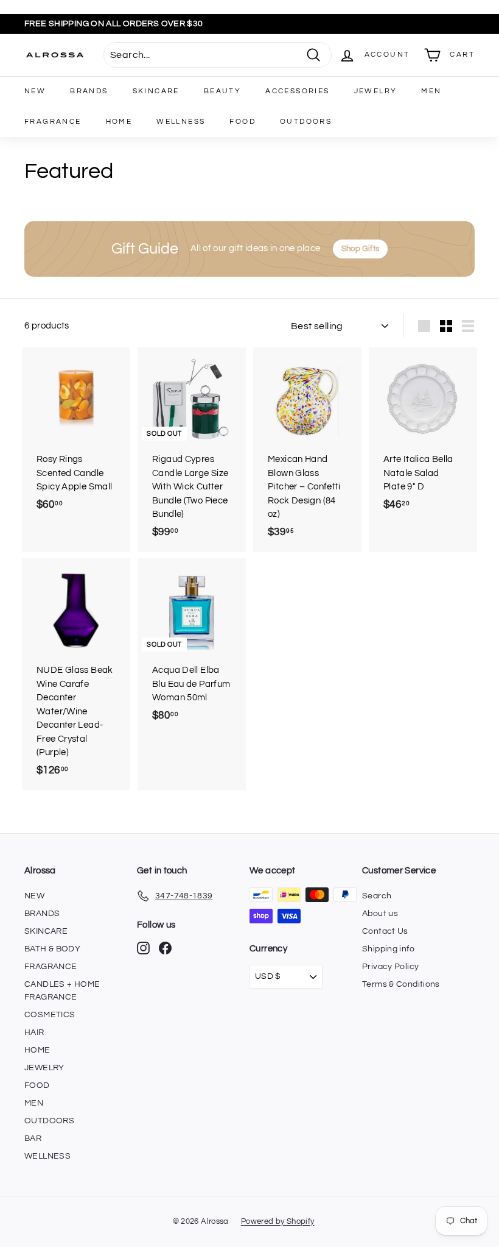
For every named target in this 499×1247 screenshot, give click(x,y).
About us (380, 913)
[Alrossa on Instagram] (143, 948)
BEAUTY (222, 91)
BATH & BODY (52, 949)
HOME (119, 122)
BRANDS (89, 91)
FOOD (242, 122)
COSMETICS (49, 1015)
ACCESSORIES (297, 91)
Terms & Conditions (401, 984)
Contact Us (385, 931)
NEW (35, 91)
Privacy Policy (390, 966)
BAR (32, 1138)
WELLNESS (180, 122)
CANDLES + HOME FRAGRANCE (62, 990)
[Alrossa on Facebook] (165, 948)
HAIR (34, 1032)
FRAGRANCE (53, 122)
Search (376, 896)
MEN (431, 91)
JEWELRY (375, 91)
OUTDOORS (306, 122)
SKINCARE (156, 91)
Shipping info (388, 949)
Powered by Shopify (278, 1221)
